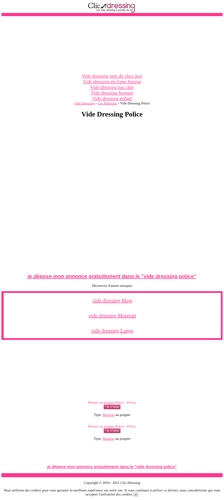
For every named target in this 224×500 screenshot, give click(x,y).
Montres (109, 415)
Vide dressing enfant (112, 98)
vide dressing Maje (112, 300)
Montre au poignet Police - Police (112, 402)
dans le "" (112, 276)
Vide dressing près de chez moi (112, 76)
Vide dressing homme (112, 92)
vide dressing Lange (112, 330)
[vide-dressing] (112, 12)
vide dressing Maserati (112, 315)
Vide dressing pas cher (112, 87)
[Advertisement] (112, 44)
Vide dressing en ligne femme (112, 81)
